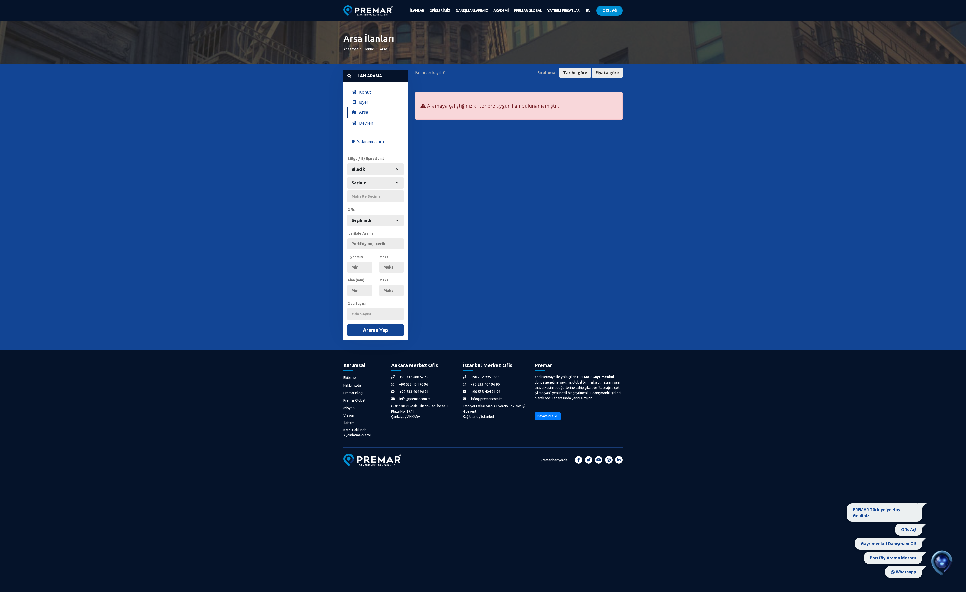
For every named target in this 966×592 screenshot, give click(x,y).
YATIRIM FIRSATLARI (563, 10)
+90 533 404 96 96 (413, 384)
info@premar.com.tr (414, 399)
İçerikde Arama (360, 233)
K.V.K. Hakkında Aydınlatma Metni (357, 432)
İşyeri (363, 102)
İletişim (348, 423)
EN (588, 10)
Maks (383, 257)
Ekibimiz (349, 378)
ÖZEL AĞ (609, 10)
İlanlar (369, 49)
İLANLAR (417, 10)
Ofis (351, 210)
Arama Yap (375, 330)
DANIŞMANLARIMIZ (472, 10)
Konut (364, 92)
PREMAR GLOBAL (528, 10)
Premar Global (354, 400)
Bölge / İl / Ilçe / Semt (365, 159)
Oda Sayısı (356, 304)
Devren (365, 123)
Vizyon (348, 415)
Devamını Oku (547, 416)
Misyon (349, 408)
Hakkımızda (352, 385)
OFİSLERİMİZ (439, 10)
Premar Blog (353, 393)
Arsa (383, 49)
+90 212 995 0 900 (485, 377)
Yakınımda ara (370, 141)
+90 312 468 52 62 (414, 377)
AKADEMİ (501, 10)
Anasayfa (350, 49)
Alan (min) (355, 280)
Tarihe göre (575, 72)
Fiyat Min (355, 257)
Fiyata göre (607, 72)
